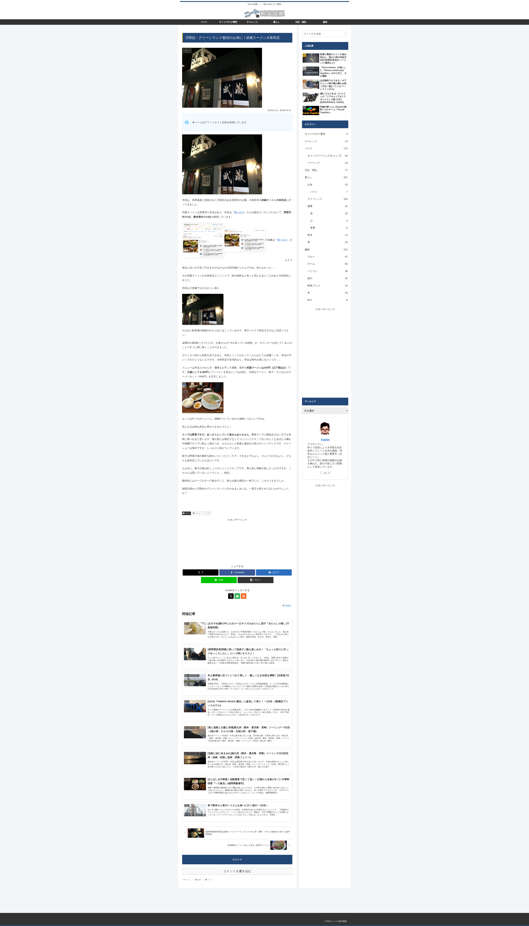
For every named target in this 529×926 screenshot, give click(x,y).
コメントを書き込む (237, 871)
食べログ (239, 212)
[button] (255, 580)
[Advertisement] (237, 541)
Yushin (325, 439)
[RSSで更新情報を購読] (243, 596)
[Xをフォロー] (231, 596)
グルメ (187, 513)
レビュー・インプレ (202, 513)
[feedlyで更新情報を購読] (237, 596)
